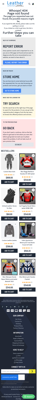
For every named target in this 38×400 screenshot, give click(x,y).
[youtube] (14, 306)
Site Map (18, 399)
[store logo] (15, 4)
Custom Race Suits (9, 171)
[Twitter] (6, 306)
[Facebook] (2, 306)
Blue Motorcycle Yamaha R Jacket (27, 278)
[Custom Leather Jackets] (9, 230)
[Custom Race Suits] (9, 161)
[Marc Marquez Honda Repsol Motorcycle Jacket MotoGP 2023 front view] (9, 267)
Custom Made (18, 341)
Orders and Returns (27, 394)
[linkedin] (10, 306)
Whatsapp (19, 360)
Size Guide (18, 336)
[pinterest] (22, 306)
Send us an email (19, 358)
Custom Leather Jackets (9, 240)
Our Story (18, 319)
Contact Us (18, 321)
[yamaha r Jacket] (27, 267)
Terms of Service (18, 328)
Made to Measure (18, 338)
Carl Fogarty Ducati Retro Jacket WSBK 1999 (27, 207)
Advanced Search (6, 396)
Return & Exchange (18, 345)
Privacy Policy (18, 326)
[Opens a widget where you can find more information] (28, 396)
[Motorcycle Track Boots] (27, 230)
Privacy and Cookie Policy (12, 394)
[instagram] (18, 306)
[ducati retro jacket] (27, 196)
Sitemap (18, 323)
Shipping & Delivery (18, 343)
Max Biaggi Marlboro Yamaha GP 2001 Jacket (27, 172)
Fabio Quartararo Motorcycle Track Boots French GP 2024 (27, 242)
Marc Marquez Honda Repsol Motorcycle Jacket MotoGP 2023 (9, 279)
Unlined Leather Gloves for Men (9, 207)
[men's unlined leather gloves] (9, 196)
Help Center (19, 362)
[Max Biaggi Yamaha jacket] (27, 161)
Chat (19, 355)
